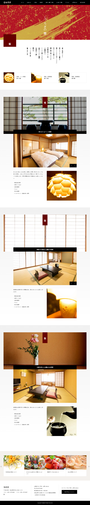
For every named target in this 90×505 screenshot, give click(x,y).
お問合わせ (74, 2)
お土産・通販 (59, 2)
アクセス (67, 2)
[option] (45, 150)
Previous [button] (1, 466)
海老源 (6, 487)
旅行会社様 (82, 2)
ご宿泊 (35, 2)
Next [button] (89, 466)
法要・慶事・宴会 (50, 2)
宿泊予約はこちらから (69, 492)
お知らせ (29, 2)
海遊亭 (41, 2)
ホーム (22, 2)
